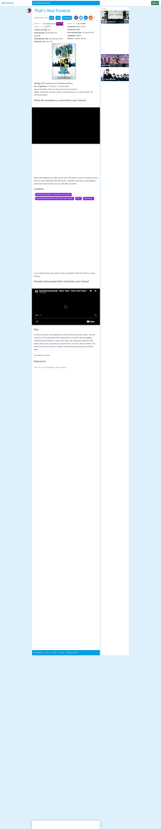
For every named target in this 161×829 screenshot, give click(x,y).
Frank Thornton (50, 321)
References (88, 198)
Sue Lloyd (75, 318)
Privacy (54, 626)
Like (58, 18)
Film (78, 198)
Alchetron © (71, 626)
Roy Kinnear (55, 318)
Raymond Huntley (62, 89)
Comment (67, 18)
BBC (44, 42)
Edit (51, 18)
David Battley (42, 89)
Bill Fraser (51, 89)
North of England (85, 178)
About (39, 626)
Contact (61, 626)
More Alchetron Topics (42, 329)
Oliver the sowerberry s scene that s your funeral (53, 194)
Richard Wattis (85, 318)
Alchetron (7, 3)
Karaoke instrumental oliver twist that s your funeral (54, 198)
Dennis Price (66, 318)
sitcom (60, 178)
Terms (48, 626)
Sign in (155, 3)
